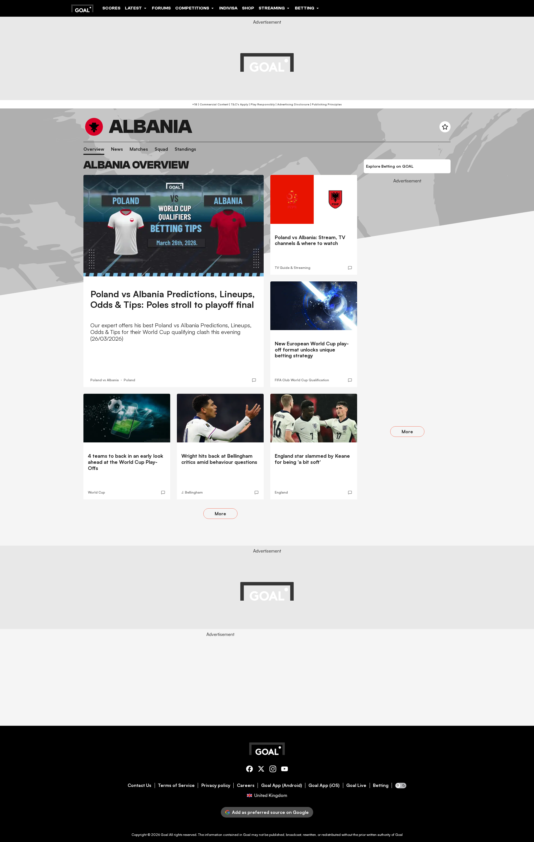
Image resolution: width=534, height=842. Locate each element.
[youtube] (284, 769)
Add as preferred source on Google (270, 812)
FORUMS (161, 8)
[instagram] (272, 769)
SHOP (248, 8)
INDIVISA (228, 8)
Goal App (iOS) (324, 785)
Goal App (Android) (281, 785)
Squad (161, 149)
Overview (93, 149)
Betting (381, 785)
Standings (185, 149)
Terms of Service (176, 785)
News (117, 149)
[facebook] (249, 769)
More (220, 513)
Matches (139, 149)
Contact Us (139, 785)
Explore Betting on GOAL (390, 166)
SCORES (111, 8)
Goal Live (356, 785)
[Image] (173, 225)
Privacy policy (215, 785)
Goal (164, 835)
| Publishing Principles (325, 104)
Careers (245, 785)
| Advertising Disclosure (292, 104)
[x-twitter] (261, 769)
